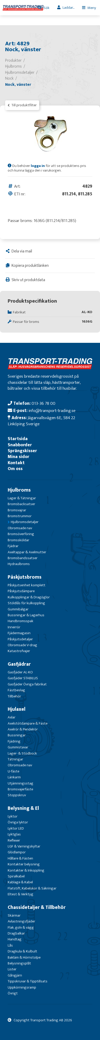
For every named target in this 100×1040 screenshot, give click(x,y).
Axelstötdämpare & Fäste (27, 723)
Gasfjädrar (19, 664)
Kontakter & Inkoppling (26, 870)
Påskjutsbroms (25, 577)
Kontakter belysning (24, 864)
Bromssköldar (18, 540)
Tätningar (15, 759)
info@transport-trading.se (51, 410)
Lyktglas (14, 834)
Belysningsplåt (19, 963)
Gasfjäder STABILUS (23, 678)
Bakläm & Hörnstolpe (24, 957)
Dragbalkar (16, 933)
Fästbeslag (16, 690)
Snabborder (20, 445)
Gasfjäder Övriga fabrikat (27, 684)
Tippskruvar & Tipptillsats (27, 981)
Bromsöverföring (21, 534)
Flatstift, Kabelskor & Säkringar (32, 888)
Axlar (11, 717)
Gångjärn (15, 975)
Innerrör (14, 627)
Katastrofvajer (19, 651)
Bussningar (17, 735)
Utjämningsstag (20, 783)
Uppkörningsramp (22, 987)
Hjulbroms (19, 490)
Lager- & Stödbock (22, 753)
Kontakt (16, 462)
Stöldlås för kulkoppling (26, 603)
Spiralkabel (16, 876)
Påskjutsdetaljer (20, 639)
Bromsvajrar (17, 510)
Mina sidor (18, 456)
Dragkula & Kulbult (22, 951)
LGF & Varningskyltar (24, 846)
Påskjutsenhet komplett (26, 585)
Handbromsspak (20, 621)
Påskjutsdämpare (21, 591)
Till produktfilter (24, 105)
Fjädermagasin (19, 633)
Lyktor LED (16, 828)
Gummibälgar (18, 609)
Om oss (15, 468)
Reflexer (14, 840)
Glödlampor (17, 852)
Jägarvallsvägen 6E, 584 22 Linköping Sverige (41, 420)
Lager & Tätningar (22, 498)
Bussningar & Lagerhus (26, 615)
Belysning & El (23, 808)
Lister (12, 969)
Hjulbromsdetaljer (24, 522)
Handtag (15, 939)
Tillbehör (14, 696)
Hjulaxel (16, 709)
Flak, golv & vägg (21, 927)
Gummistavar (18, 747)
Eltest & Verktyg (20, 894)
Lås (10, 945)
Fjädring (14, 741)
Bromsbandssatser (22, 558)
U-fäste (13, 771)
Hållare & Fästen (20, 858)
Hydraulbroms (19, 564)
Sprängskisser (22, 450)
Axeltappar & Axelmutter (27, 552)
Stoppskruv (17, 795)
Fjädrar (13, 546)
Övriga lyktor (18, 822)
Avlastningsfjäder (21, 921)
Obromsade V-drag (22, 645)
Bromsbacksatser (21, 504)
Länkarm (14, 777)
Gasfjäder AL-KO (20, 672)
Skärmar (14, 915)
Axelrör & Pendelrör (23, 729)
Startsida (18, 438)
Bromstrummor (20, 516)
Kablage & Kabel (20, 882)
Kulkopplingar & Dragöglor (29, 597)
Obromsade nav (20, 528)
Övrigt (13, 993)
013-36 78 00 (43, 403)
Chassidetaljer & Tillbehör (37, 907)
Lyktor (12, 816)
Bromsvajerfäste (20, 789)
